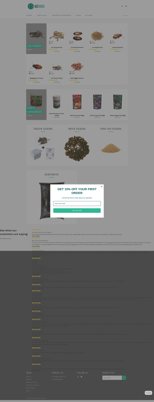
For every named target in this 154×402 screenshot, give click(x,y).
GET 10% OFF (77, 210)
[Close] (101, 186)
